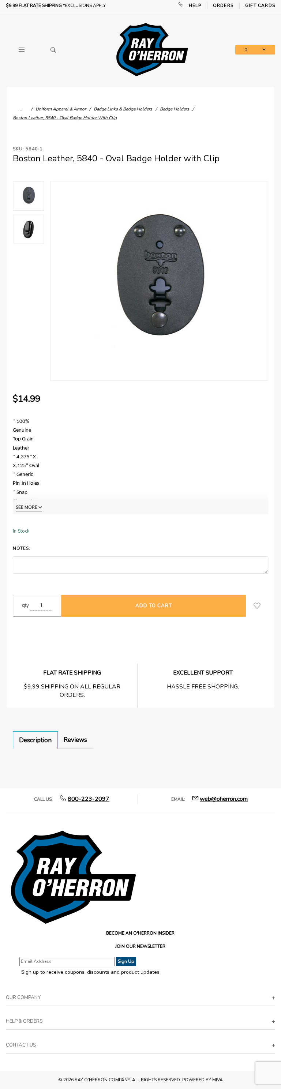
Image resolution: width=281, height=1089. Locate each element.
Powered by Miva (202, 1080)
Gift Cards (260, 5)
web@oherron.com (224, 799)
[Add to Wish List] (257, 606)
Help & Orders (24, 1021)
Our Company (23, 997)
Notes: (21, 548)
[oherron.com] (152, 49)
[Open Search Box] (53, 49)
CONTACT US (21, 1045)
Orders (223, 5)
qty (25, 605)
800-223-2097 (88, 799)
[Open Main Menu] (21, 49)
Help (195, 5)
